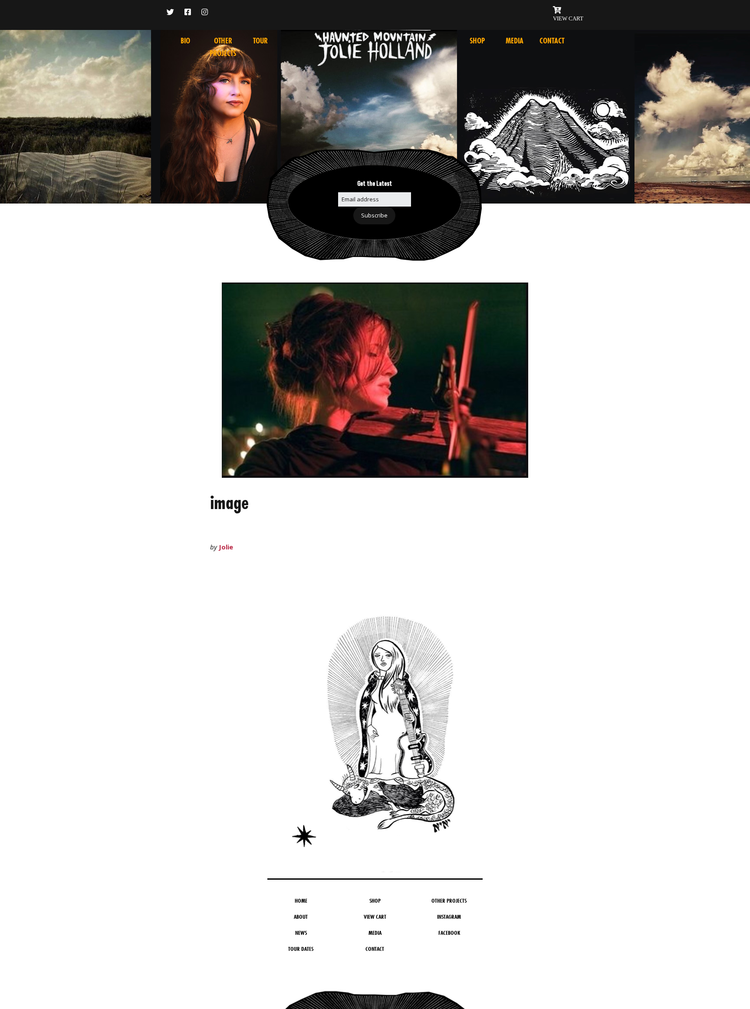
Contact (551, 41)
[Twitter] (172, 12)
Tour (260, 41)
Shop (477, 41)
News (301, 933)
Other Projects (449, 900)
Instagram (449, 916)
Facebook (449, 933)
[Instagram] (204, 12)
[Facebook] (187, 12)
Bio (185, 41)
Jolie (226, 546)
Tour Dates (300, 949)
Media (514, 41)
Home (301, 900)
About (301, 916)
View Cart (375, 916)
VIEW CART (568, 18)
